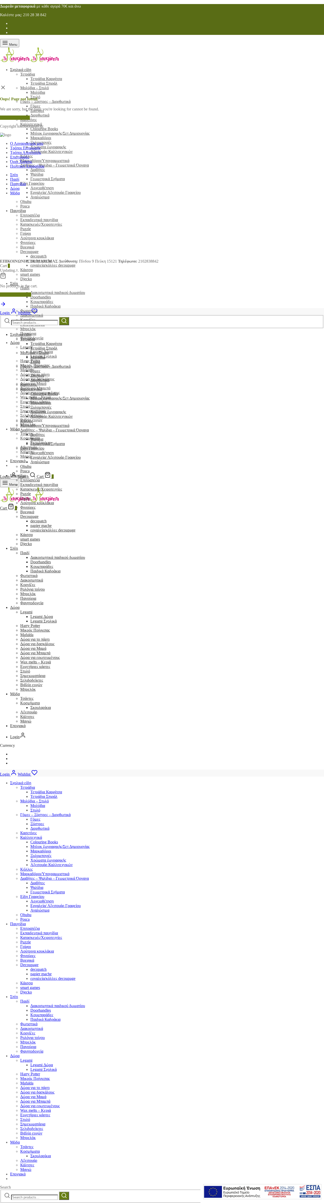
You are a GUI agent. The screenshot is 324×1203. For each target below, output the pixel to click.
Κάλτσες (27, 716)
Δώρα (14, 342)
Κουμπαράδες (41, 301)
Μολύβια (37, 92)
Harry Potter (30, 361)
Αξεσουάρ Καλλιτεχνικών (51, 151)
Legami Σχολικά (43, 621)
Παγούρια (28, 598)
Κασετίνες (28, 384)
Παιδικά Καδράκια (45, 306)
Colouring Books (44, 129)
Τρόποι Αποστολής (25, 152)
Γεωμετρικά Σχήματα (47, 179)
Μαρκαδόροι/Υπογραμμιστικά (44, 160)
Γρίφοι (25, 498)
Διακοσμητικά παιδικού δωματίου (57, 292)
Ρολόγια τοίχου (32, 589)
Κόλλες (26, 421)
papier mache (41, 525)
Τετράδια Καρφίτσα (46, 79)
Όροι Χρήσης (21, 161)
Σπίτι (14, 283)
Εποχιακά (18, 461)
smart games (30, 274)
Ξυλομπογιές (40, 407)
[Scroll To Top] (3, 306)
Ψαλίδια (36, 174)
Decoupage (29, 516)
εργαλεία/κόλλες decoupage (52, 265)
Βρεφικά (27, 512)
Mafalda (26, 635)
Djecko (26, 279)
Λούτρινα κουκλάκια (37, 503)
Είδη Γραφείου (32, 183)
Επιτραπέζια (30, 480)
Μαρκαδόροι (40, 138)
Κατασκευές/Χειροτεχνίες (41, 489)
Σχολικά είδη (20, 69)
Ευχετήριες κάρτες (35, 666)
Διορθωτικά (39, 115)
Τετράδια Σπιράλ (43, 83)
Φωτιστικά (28, 575)
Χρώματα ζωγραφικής (48, 147)
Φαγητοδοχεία (31, 603)
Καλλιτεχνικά (31, 389)
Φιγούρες (27, 507)
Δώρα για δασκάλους (37, 644)
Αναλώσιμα (39, 197)
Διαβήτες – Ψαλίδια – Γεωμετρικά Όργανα (54, 165)
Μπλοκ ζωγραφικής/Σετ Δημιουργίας (60, 133)
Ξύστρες (37, 375)
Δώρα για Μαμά (33, 648)
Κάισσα (26, 270)
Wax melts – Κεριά (35, 662)
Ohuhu (25, 915)
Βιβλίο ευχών (31, 685)
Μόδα (15, 429)
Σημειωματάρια (32, 676)
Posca (25, 471)
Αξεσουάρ (28, 712)
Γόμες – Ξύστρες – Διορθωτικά (45, 101)
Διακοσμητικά (31, 315)
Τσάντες (26, 698)
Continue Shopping (15, 294)
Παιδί (14, 179)
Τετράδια (27, 74)
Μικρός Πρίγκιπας (35, 630)
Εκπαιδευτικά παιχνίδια (39, 484)
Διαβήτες (37, 170)
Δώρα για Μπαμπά (35, 653)
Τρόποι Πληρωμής (25, 148)
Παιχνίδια (18, 184)
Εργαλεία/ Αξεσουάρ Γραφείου (55, 192)
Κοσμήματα (30, 438)
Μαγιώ (25, 456)
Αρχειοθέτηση (42, 188)
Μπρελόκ (28, 329)
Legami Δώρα (41, 616)
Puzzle (25, 494)
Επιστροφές (19, 157)
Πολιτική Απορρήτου (27, 166)
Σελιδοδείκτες (31, 680)
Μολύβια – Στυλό (34, 88)
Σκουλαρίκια (40, 707)
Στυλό (25, 406)
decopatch (38, 521)
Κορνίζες (27, 585)
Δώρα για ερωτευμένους (40, 657)
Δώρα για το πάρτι (35, 639)
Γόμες (35, 106)
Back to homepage (15, 117)
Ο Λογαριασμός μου (26, 143)
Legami (26, 612)
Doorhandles (40, 297)
